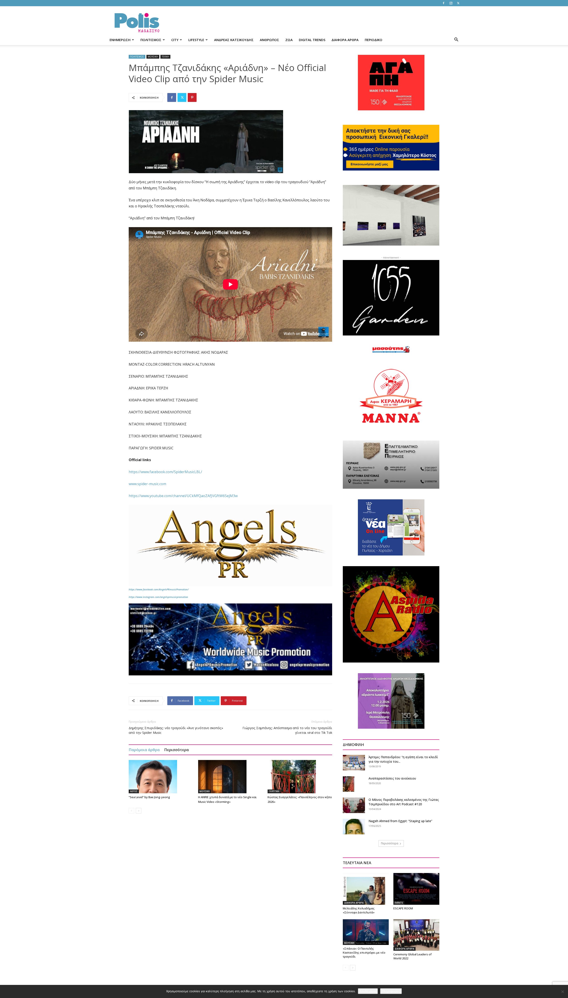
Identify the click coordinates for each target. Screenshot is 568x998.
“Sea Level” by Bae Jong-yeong (149, 797)
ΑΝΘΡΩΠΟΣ (269, 40)
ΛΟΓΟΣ (134, 791)
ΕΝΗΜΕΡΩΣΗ (120, 40)
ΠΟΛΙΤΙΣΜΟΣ (150, 40)
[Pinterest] (192, 97)
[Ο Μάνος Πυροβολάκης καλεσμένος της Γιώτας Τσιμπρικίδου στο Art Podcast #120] (354, 805)
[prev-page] (131, 810)
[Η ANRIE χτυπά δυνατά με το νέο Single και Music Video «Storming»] (230, 776)
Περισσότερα (176, 749)
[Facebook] (443, 3)
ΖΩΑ (289, 40)
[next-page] (138, 810)
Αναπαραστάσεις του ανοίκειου (392, 778)
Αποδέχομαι (368, 991)
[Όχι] (562, 991)
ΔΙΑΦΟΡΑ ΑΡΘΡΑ (345, 40)
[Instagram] (451, 3)
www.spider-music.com (147, 483)
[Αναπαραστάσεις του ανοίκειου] (348, 784)
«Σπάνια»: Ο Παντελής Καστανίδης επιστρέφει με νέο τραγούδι (364, 952)
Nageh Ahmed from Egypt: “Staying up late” (400, 821)
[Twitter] (458, 3)
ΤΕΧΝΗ (165, 56)
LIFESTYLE (196, 40)
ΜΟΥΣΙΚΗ (153, 56)
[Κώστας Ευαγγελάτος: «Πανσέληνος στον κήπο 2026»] (300, 776)
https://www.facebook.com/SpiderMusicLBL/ (165, 471)
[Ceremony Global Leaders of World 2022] (416, 935)
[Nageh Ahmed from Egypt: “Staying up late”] (354, 826)
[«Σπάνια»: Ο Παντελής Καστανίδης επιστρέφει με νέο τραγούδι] (366, 932)
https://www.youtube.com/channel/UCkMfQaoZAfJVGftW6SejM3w (183, 495)
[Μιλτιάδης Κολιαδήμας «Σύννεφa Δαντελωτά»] (366, 889)
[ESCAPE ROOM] (416, 889)
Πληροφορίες (391, 991)
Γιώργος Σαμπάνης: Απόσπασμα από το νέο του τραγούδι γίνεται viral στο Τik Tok (287, 730)
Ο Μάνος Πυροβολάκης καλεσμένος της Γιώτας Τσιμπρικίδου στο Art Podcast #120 (404, 802)
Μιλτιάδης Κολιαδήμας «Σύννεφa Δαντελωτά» (359, 910)
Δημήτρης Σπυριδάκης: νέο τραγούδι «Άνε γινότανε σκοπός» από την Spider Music (176, 730)
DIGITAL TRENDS (312, 40)
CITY (174, 40)
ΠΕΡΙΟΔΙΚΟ (373, 40)
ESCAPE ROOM (403, 908)
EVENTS (399, 902)
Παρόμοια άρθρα (144, 749)
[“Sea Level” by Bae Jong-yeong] (161, 776)
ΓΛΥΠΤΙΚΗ (274, 791)
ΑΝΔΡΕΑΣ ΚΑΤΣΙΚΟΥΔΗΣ (234, 40)
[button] (456, 40)
